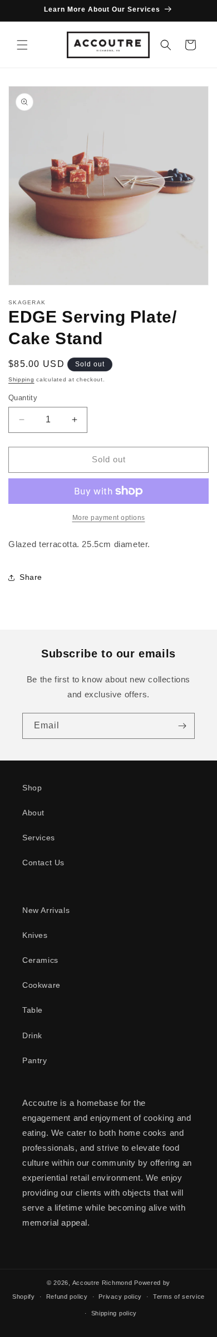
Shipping (21, 379)
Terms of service (179, 1296)
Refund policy (67, 1296)
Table (32, 1010)
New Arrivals (46, 910)
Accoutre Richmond (102, 1282)
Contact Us (43, 862)
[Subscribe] (182, 726)
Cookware (41, 985)
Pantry (34, 1060)
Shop (32, 787)
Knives (35, 935)
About (33, 812)
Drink (32, 1035)
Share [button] (30, 577)
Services (38, 837)
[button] (22, 45)
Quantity (22, 398)
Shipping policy (114, 1313)
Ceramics (40, 960)
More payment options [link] (108, 518)
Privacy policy (120, 1296)
